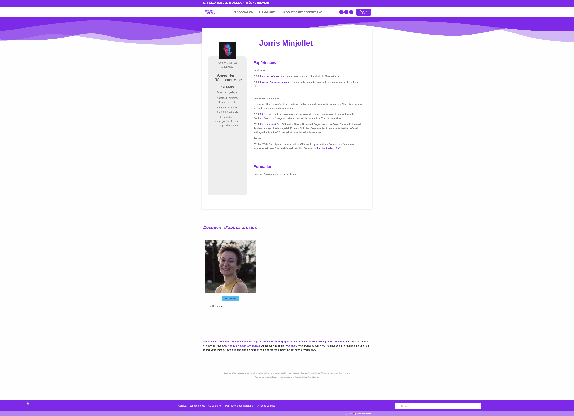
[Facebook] (341, 12)
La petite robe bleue (271, 76)
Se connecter (215, 405)
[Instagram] (351, 12)
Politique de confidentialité (239, 405)
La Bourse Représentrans (302, 12)
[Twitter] (346, 12)
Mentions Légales (265, 405)
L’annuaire (267, 12)
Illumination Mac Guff (328, 148)
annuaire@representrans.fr (245, 345)
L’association (242, 12)
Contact (291, 345)
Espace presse (197, 405)
